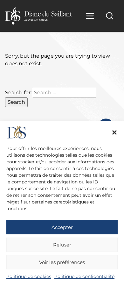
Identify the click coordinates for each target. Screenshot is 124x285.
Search (16, 102)
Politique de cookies (28, 276)
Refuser (62, 245)
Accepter (62, 227)
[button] (114, 132)
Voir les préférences (62, 262)
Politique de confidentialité (84, 276)
